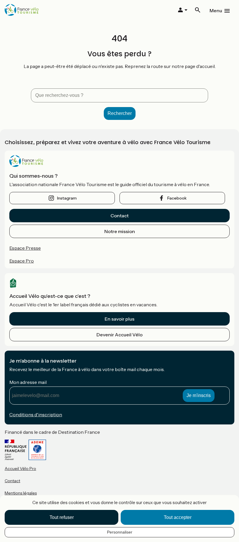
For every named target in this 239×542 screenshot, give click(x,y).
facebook (177, 198)
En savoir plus (119, 319)
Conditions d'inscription (35, 414)
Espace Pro (21, 261)
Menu (216, 10)
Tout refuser (62, 517)
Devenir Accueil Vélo (119, 335)
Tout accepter (177, 517)
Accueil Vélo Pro (20, 468)
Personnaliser (119, 532)
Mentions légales (21, 493)
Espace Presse (25, 248)
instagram (67, 198)
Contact (119, 215)
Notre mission (119, 231)
